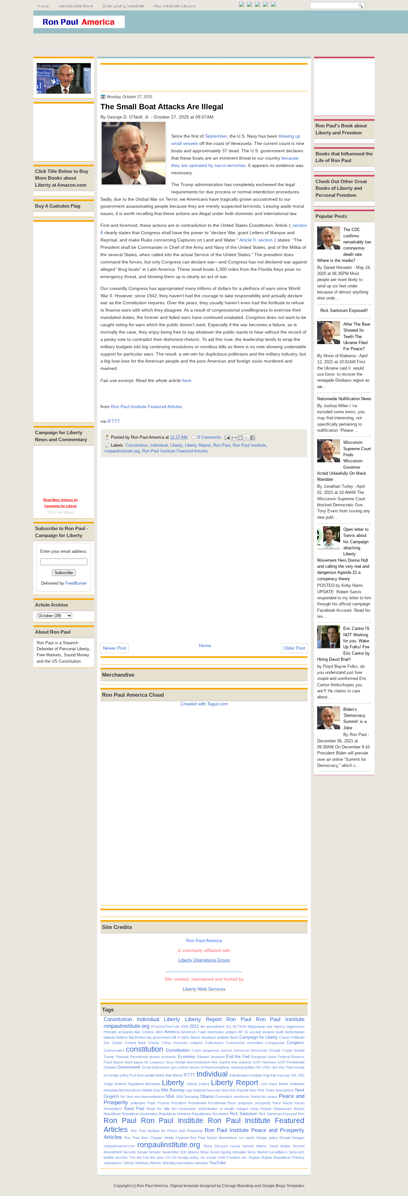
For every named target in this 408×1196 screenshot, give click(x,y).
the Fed (143, 1157)
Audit (279, 1032)
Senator (155, 1152)
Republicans (201, 1114)
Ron (301, 1114)
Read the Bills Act (162, 1109)
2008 (184, 1026)
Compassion (275, 1043)
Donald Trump (280, 1050)
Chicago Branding (237, 1186)
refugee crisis (248, 1109)
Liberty (176, 445)
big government (159, 1037)
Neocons (214, 1090)
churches (180, 1043)
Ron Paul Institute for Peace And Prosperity (167, 1131)
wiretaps (201, 1163)
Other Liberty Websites (123, 5)
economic (168, 1057)
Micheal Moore (130, 1090)
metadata (111, 1090)
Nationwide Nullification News (344, 398)
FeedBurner (76, 583)
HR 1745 (262, 1067)
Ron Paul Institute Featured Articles (146, 406)
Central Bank (135, 1043)
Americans (215, 1032)
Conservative (114, 1050)
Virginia (253, 1157)
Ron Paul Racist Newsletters (213, 1138)
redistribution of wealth (216, 1109)
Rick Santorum (244, 1113)
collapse (196, 1043)
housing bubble (242, 1067)
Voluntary (142, 1163)
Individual (159, 445)
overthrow (241, 1097)
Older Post (294, 648)
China (166, 1043)
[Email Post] (226, 437)
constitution (144, 1049)
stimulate (239, 1152)
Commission (235, 1043)
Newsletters (285, 1090)
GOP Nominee (264, 1062)
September (216, 136)
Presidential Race (222, 1103)
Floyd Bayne (113, 1062)
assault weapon (262, 1032)
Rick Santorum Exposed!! (344, 310)
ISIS (301, 1075)
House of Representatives (209, 1067)
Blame (195, 1037)
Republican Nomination (140, 1114)
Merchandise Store (75, 5)
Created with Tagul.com (204, 703)
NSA (170, 1096)
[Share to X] (246, 438)
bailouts (109, 1037)
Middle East (151, 1090)
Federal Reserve (291, 1057)
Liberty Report (198, 445)
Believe (121, 1037)
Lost (264, 1084)
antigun (231, 1032)
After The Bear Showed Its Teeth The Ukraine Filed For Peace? (356, 336)
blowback (208, 1037)
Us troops (208, 1157)
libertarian (152, 1084)
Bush (234, 1037)
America (171, 1031)
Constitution (137, 445)
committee (255, 1043)
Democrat (241, 1050)
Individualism (239, 1075)
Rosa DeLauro (216, 1146)
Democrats (259, 1050)
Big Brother (137, 1037)
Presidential (197, 1103)
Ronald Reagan (292, 1138)
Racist (288, 1103)
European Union (263, 1057)
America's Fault (193, 1032)
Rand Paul (134, 1108)
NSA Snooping (187, 1097)
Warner (156, 1163)
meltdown (297, 1084)
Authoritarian (294, 1032)
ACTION (239, 1026)
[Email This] (234, 438)
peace (272, 1097)
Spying (226, 1152)
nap (189, 1090)
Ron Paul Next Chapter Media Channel (156, 1138)
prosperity (263, 1103)
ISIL (294, 1075)
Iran (273, 1075)
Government (129, 1067)
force (170, 1062)
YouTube (217, 1162)
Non (130, 1097)
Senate (142, 1152)
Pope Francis (158, 1103)
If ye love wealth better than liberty (156, 1075)
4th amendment (212, 1026)
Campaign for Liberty (258, 1037)
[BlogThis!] (240, 438)
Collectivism (214, 1043)
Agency (280, 1026)
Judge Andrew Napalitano (124, 1084)
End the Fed (238, 1056)
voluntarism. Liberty (119, 1163)
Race (277, 1103)
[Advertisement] (257, 23)
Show (204, 1152)
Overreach (223, 1097)
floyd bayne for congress (145, 1062)
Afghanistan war (260, 1026)
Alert (159, 1032)
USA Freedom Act (232, 1157)
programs (245, 1103)
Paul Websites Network (175, 5)
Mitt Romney (173, 1090)
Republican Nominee (175, 1114)
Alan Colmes (144, 1032)
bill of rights (181, 1037)
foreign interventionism (192, 1062)
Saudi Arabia (279, 1146)
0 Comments (209, 437)
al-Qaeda (125, 1032)
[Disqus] (204, 546)
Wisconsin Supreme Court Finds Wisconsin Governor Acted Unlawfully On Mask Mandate (344, 461)
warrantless (185, 1163)
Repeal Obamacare (276, 1109)
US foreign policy (185, 1157)
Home (43, 5)
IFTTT (113, 421)
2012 (194, 1026)
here (186, 380)
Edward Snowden (210, 1057)
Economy (186, 1056)
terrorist (121, 1157)
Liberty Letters (198, 1084)
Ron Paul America (152, 1186)
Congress (295, 1042)
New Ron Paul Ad (235, 1090)
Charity (153, 1043)
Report (299, 1109)
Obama (207, 1096)
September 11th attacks (180, 1152)
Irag (266, 1075)
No (122, 1097)
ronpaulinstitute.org (122, 451)
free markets (241, 1062)
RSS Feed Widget (60, 512)
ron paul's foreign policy (258, 1138)
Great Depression (156, 1067)
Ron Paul (221, 445)
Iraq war (283, 1075)
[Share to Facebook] (252, 438)
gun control (179, 1067)
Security (129, 1152)
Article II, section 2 (257, 239)
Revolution (220, 1114)
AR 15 (243, 1032)
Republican (112, 1114)
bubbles (223, 1037)
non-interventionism (149, 1097)
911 (228, 1026)
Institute (256, 1075)
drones (154, 1057)
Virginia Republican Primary (282, 1157)
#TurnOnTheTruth (165, 1026)
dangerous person (217, 1050)
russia (235, 1146)
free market (221, 1062)
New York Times (262, 1090)
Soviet (215, 1152)
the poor (157, 1157)
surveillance (278, 1152)
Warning (169, 1163)
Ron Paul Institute (249, 445)
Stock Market (257, 1152)
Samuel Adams (254, 1146)
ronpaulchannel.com (119, 1146)
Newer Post (114, 648)
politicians (138, 1103)
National (199, 1090)
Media (283, 1084)
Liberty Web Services (204, 988)
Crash (196, 1050)
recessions (187, 1109)
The (132, 1157)
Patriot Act (258, 1097)
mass (273, 1084)
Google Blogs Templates (283, 1186)
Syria (293, 1152)
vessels (190, 143)
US (167, 1157)
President (178, 1103)
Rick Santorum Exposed (278, 1114)
